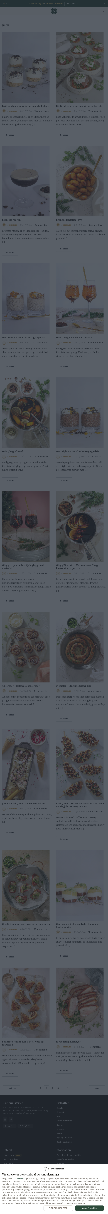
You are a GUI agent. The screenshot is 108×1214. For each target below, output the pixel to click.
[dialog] (54, 1189)
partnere (20, 1179)
